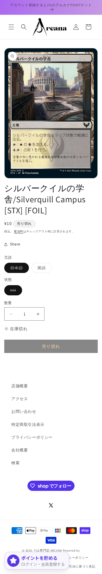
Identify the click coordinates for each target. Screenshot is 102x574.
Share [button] (15, 244)
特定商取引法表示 (27, 424)
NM (15, 291)
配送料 (18, 231)
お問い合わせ (23, 411)
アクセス (19, 398)
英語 (43, 269)
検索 (15, 462)
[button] (11, 27)
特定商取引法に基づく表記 (75, 566)
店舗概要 (19, 385)
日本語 (18, 269)
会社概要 (19, 450)
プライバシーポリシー (32, 437)
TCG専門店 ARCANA (48, 550)
